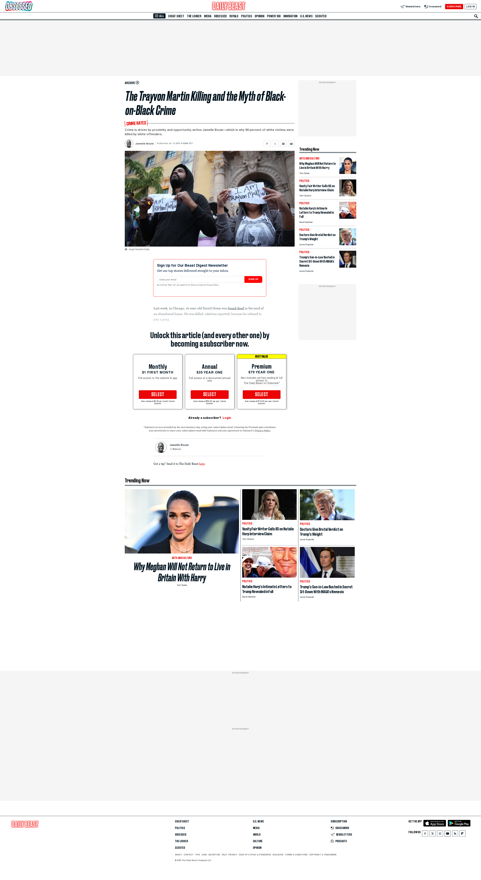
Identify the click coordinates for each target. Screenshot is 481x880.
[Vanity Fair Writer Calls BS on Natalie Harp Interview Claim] (347, 195)
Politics (246, 16)
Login (227, 418)
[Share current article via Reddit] (291, 143)
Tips (197, 854)
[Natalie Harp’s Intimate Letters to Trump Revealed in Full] (347, 217)
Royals (233, 16)
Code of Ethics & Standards (255, 854)
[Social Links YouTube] (448, 834)
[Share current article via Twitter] (275, 143)
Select (157, 394)
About (178, 854)
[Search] (476, 16)
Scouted (321, 16)
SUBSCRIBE (454, 6)
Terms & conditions (296, 854)
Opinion (259, 16)
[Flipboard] (462, 834)
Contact (189, 854)
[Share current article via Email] (283, 143)
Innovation (290, 16)
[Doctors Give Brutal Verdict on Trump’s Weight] (347, 244)
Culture (258, 841)
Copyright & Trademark (323, 854)
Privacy (232, 854)
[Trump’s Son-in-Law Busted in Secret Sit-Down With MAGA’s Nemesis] (347, 266)
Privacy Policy (213, 285)
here (202, 463)
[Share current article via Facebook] (267, 143)
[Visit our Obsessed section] (31, 6)
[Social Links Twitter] (433, 834)
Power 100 (274, 16)
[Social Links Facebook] (425, 834)
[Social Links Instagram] (440, 834)
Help (224, 854)
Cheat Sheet (176, 16)
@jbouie (176, 449)
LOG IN (470, 6)
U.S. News (306, 16)
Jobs (204, 854)
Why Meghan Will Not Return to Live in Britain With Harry (182, 572)
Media (207, 16)
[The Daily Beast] (229, 6)
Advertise (214, 854)
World (257, 834)
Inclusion (278, 854)
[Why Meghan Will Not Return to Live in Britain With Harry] (347, 173)
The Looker (194, 16)
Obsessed (220, 16)
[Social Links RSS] (455, 834)
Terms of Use (197, 285)
